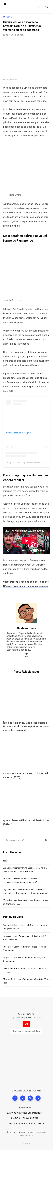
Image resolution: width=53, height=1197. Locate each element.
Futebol (7, 17)
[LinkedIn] (38, 1098)
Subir (27, 1144)
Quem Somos (25, 1108)
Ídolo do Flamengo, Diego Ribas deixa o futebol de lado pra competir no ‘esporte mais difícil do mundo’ (26, 726)
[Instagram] (30, 1098)
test (5, 861)
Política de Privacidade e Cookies (26, 1123)
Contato (15, 1118)
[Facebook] (15, 1098)
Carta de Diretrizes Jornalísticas (25, 1113)
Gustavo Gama (26, 628)
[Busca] (45, 7)
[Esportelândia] (19, 6)
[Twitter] (22, 1098)
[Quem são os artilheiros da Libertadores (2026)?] (26, 799)
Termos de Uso (30, 1118)
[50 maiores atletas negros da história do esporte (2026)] (26, 752)
